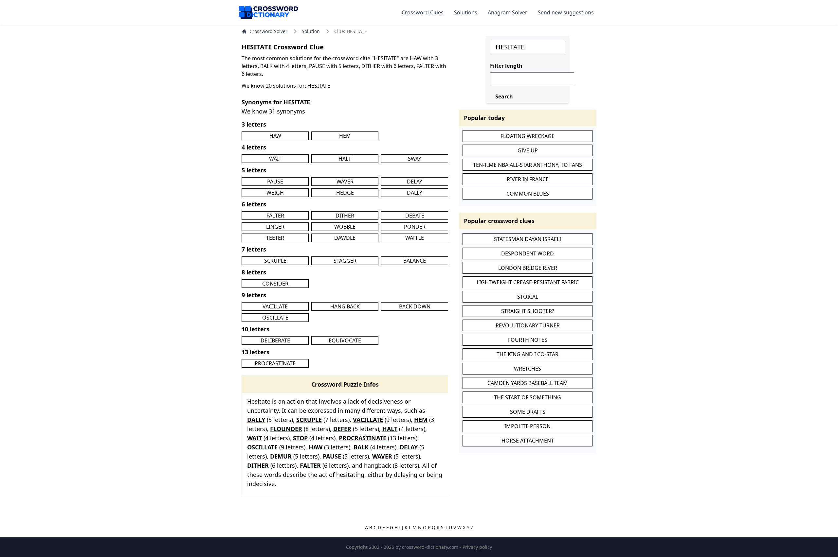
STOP (300, 438)
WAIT (275, 158)
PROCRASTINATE (275, 363)
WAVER (345, 181)
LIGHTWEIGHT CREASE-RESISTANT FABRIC (528, 282)
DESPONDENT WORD (527, 253)
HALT (344, 158)
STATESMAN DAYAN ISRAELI (527, 239)
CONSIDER (275, 283)
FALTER (275, 215)
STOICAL (527, 296)
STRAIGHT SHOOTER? (527, 311)
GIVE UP (528, 150)
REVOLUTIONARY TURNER (528, 325)
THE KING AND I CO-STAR (527, 354)
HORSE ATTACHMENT (527, 440)
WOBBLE (344, 226)
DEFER (342, 429)
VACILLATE (275, 306)
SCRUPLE (275, 260)
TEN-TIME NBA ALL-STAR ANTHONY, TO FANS (527, 164)
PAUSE (275, 181)
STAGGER (345, 260)
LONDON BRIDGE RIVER (527, 267)
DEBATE (414, 215)
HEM (345, 135)
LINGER (275, 226)
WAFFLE (414, 237)
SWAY (414, 158)
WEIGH (275, 192)
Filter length (506, 65)
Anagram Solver (507, 12)
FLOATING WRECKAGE (528, 136)
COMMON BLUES (527, 193)
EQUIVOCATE (345, 340)
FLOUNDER (286, 429)
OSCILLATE (275, 317)
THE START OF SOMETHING (527, 397)
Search (504, 96)
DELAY (414, 181)
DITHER (345, 215)
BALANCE (414, 260)
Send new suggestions (566, 12)
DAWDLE (344, 237)
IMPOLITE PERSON (527, 426)
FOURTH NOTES (527, 339)
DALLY (414, 192)
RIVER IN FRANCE (528, 179)
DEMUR (281, 456)
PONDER (415, 226)
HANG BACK (345, 306)
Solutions (465, 12)
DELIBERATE (275, 340)
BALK (361, 447)
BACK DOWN (414, 306)
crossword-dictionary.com (431, 547)
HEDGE (345, 192)
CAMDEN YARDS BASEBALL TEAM (527, 383)
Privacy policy (477, 547)
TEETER (275, 237)
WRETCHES (527, 368)
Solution (311, 31)
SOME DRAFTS (527, 411)
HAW (275, 135)
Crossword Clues (423, 12)
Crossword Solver (268, 31)
